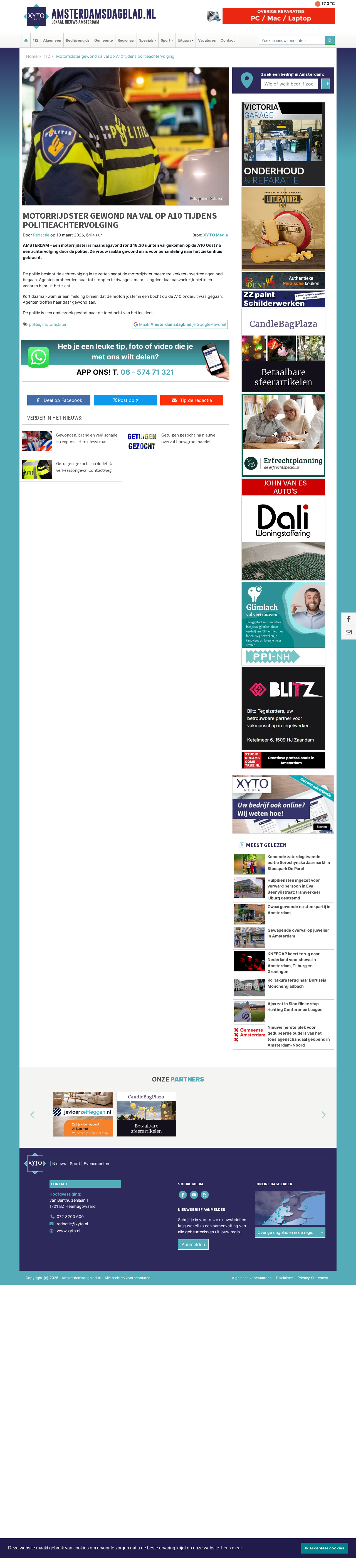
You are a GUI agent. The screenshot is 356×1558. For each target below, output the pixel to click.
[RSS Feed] (205, 1195)
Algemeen (52, 40)
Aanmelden (193, 1244)
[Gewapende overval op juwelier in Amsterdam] (249, 937)
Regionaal (126, 40)
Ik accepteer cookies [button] (324, 1548)
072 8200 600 (70, 1216)
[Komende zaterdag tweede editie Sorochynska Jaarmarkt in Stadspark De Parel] (249, 864)
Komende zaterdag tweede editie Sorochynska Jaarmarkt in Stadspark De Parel (299, 862)
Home (32, 56)
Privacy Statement (313, 1278)
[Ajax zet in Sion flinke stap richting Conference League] (249, 1011)
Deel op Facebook (63, 400)
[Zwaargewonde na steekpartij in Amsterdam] (249, 914)
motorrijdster (54, 324)
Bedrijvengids (78, 40)
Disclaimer (284, 1278)
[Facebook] (183, 1195)
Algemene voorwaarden (251, 1278)
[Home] (26, 40)
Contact (228, 40)
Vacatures (207, 40)
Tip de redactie (196, 400)
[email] (349, 632)
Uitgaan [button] (184, 40)
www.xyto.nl (68, 1230)
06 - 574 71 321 (147, 372)
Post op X (128, 400)
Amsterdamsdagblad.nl (103, 14)
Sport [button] (165, 40)
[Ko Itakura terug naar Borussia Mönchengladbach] (249, 987)
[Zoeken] (330, 40)
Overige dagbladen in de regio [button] (285, 1232)
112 (35, 40)
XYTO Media (215, 235)
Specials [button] (146, 40)
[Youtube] (194, 1195)
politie (34, 324)
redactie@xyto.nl (72, 1223)
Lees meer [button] (231, 1548)
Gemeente (103, 40)
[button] (26, 1115)
